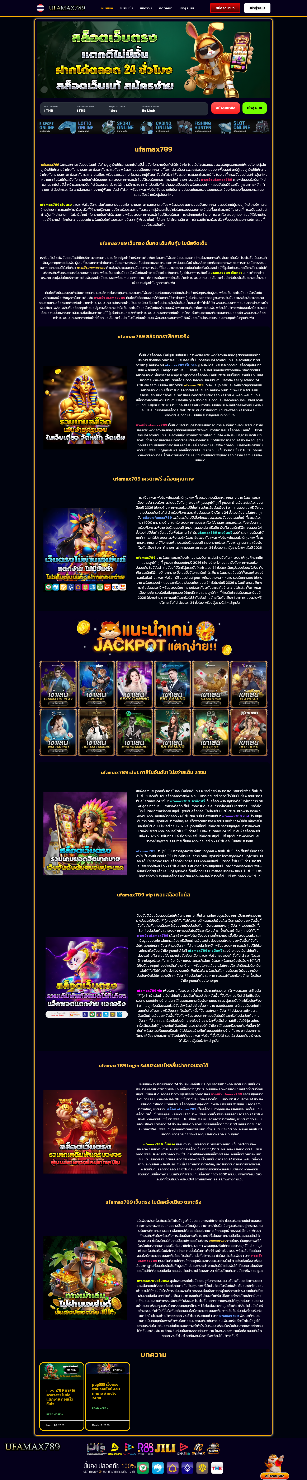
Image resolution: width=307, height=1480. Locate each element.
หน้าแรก (107, 8)
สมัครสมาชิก (225, 107)
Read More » (54, 1414)
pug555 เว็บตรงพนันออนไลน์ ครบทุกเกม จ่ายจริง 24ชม (106, 1391)
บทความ (146, 8)
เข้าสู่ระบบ (187, 8)
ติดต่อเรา (165, 8)
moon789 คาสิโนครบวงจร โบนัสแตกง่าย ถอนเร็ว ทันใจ (60, 1397)
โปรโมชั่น (126, 8)
